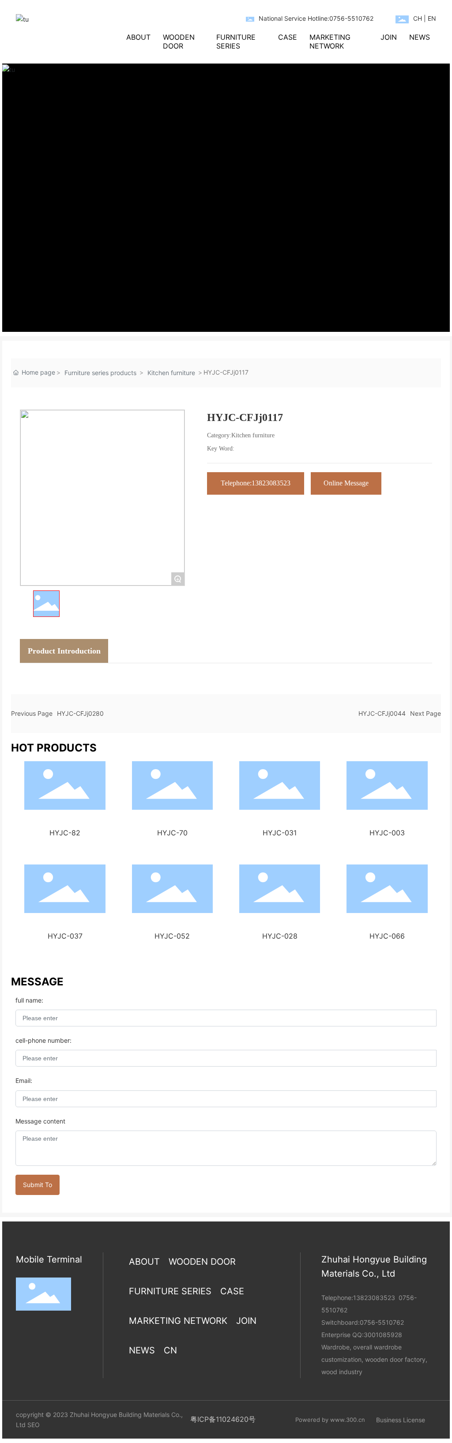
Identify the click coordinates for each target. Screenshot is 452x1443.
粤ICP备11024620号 (223, 1419)
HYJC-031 (280, 832)
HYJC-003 (387, 832)
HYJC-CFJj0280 (80, 713)
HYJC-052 (172, 936)
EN (432, 18)
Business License (400, 1420)
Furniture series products (100, 372)
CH (417, 18)
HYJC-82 (64, 832)
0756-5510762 (382, 1322)
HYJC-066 (387, 936)
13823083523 (374, 1297)
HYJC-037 (65, 936)
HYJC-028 (280, 936)
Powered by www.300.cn (330, 1419)
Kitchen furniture (171, 372)
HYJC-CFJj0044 (382, 713)
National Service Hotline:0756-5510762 (316, 18)
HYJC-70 (172, 832)
